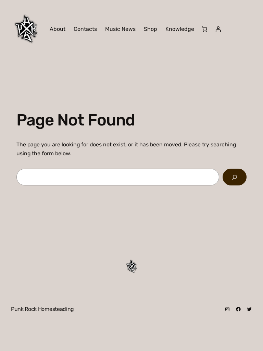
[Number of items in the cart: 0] (204, 29)
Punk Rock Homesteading (42, 309)
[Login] (218, 29)
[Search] (235, 177)
